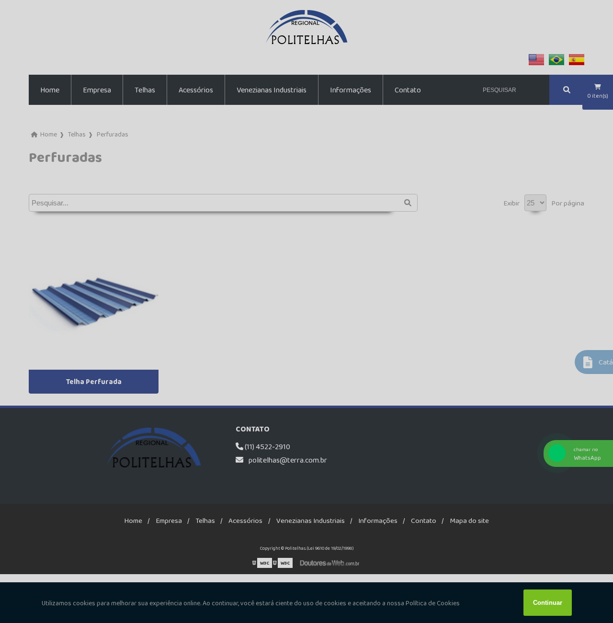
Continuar (547, 602)
